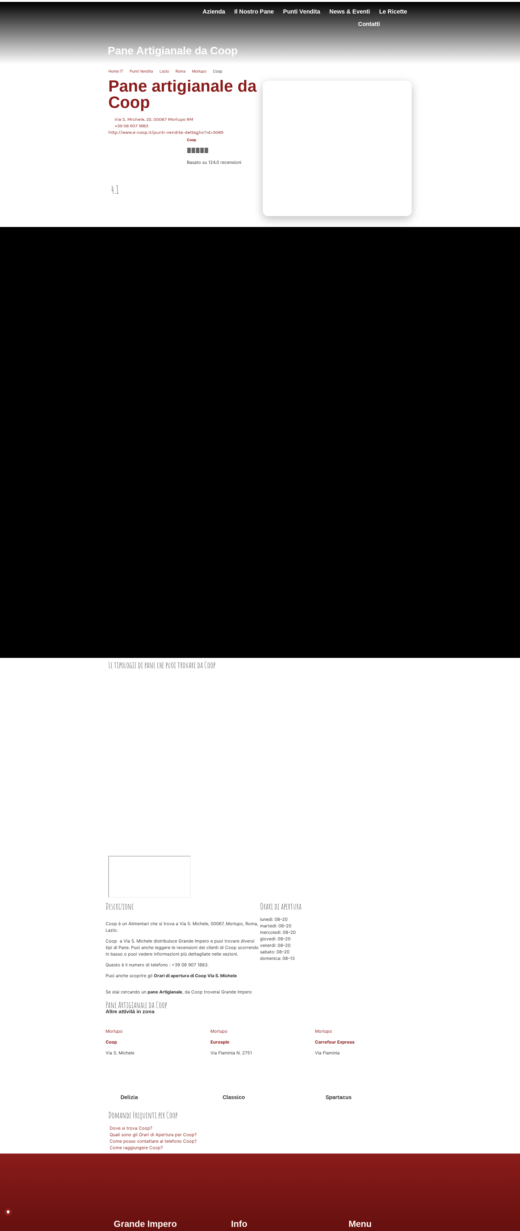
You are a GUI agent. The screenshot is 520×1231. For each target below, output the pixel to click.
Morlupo (199, 71)
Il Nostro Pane (254, 11)
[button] (260, 1128)
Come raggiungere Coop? (136, 1147)
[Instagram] (254, 1205)
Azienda (214, 11)
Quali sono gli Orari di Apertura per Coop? (153, 1134)
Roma (181, 71)
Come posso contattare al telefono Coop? (153, 1141)
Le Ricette (393, 11)
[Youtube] (266, 1205)
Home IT (115, 71)
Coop (191, 140)
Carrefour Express (335, 1042)
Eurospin (219, 1042)
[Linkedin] (278, 1205)
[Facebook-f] (241, 1205)
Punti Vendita (301, 11)
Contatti (369, 24)
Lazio (164, 71)
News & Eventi (349, 11)
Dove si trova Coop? (131, 1128)
